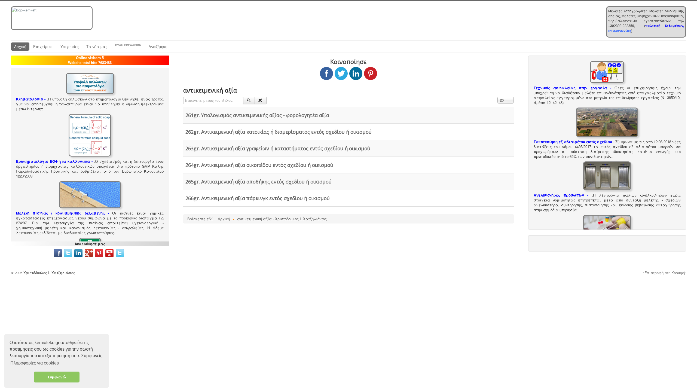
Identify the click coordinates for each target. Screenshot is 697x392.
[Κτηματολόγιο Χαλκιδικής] (90, 82)
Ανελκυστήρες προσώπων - (561, 195)
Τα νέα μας (96, 46)
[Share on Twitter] (341, 73)
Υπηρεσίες (69, 46)
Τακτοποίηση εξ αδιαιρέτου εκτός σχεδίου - (574, 141)
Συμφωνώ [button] (57, 377)
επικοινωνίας (619, 30)
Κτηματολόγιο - (31, 99)
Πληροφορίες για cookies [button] (34, 363)
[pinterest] (99, 252)
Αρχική (20, 46)
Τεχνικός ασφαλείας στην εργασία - (573, 87)
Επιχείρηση (43, 46)
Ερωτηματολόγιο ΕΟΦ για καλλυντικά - (54, 161)
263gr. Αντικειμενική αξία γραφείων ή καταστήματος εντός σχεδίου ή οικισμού (277, 148)
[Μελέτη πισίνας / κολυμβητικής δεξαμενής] (90, 194)
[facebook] (58, 252)
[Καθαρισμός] (260, 100)
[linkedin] (79, 252)
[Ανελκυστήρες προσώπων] (607, 175)
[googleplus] (89, 252)
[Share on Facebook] (326, 73)
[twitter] (68, 252)
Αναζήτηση (158, 46)
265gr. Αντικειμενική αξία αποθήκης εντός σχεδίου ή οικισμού (258, 181)
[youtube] (109, 252)
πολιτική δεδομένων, (664, 25)
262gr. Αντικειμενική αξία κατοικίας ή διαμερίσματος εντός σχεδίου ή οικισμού (278, 131)
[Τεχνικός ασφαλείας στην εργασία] (607, 71)
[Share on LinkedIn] (355, 73)
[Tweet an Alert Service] (120, 252)
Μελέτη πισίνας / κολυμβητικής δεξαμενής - (62, 213)
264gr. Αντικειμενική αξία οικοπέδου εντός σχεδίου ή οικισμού (259, 165)
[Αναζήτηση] (249, 100)
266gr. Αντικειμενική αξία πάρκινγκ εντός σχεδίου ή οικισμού (257, 198)
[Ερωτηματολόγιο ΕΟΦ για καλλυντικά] (90, 134)
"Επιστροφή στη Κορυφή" (664, 272)
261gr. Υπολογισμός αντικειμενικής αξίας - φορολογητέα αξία (257, 115)
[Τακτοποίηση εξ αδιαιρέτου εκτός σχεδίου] (607, 121)
